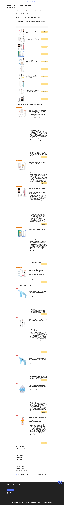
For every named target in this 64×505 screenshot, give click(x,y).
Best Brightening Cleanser (21, 453)
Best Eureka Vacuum (20, 455)
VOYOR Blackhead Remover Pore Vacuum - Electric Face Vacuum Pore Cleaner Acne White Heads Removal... (33, 54)
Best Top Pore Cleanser (20, 450)
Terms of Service (54, 500)
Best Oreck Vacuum (20, 468)
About (8, 492)
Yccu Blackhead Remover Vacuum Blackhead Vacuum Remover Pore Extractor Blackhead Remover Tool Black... (32, 76)
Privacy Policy (48, 500)
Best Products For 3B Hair (41, 474)
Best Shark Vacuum (20, 466)
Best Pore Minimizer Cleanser (21, 448)
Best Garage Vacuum (20, 457)
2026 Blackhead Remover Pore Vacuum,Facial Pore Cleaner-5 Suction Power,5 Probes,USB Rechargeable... (33, 31)
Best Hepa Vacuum (19, 461)
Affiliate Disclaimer (42, 500)
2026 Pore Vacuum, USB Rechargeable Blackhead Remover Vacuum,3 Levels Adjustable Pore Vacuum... (33, 61)
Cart (8, 493)
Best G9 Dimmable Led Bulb (23, 474)
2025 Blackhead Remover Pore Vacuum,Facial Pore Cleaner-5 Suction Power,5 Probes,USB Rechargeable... (33, 91)
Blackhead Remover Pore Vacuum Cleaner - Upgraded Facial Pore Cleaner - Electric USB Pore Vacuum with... (33, 84)
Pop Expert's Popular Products (22, 470)
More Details (44, 31)
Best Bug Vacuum (19, 459)
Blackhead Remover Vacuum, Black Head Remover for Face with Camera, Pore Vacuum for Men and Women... (33, 99)
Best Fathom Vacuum (20, 464)
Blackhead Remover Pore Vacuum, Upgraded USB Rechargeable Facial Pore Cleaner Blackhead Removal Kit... (33, 69)
